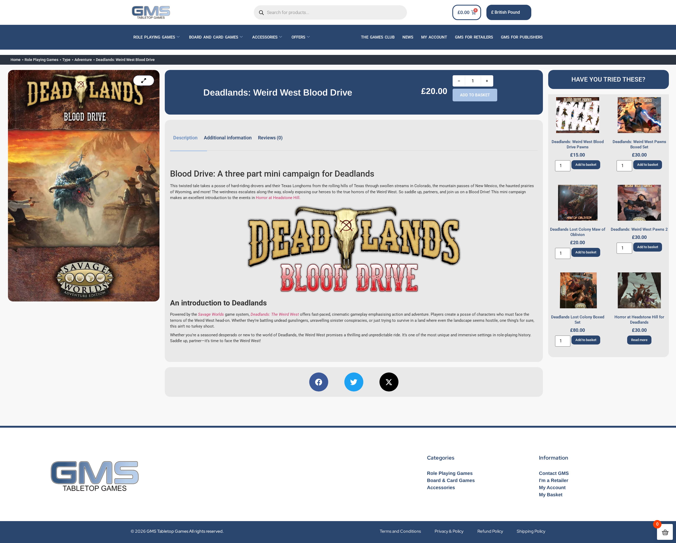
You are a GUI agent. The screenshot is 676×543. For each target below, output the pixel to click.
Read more (639, 340)
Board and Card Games (213, 37)
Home (16, 60)
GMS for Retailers (474, 37)
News (407, 37)
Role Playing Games (154, 37)
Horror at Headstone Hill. (278, 197)
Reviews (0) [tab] (270, 137)
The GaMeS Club (378, 37)
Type (66, 60)
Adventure (83, 60)
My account (434, 37)
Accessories (265, 37)
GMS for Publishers (522, 37)
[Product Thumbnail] (143, 80)
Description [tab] (185, 137)
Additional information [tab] (228, 137)
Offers (298, 37)
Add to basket (475, 95)
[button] (318, 381)
